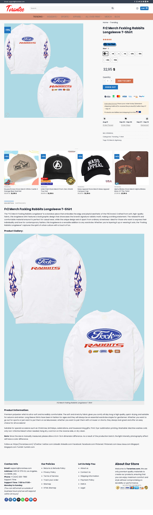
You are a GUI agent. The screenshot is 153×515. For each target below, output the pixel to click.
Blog (117, 16)
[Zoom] (7, 115)
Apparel (77, 16)
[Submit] (112, 8)
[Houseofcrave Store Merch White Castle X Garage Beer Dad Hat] (21, 168)
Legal (83, 488)
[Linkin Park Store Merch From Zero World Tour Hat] (58, 168)
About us (84, 468)
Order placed (108, 125)
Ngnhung (118, 140)
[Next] (148, 174)
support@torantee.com (21, 468)
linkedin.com (66, 444)
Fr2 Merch (110, 140)
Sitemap (47, 484)
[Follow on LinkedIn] (145, 1)
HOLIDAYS (52, 16)
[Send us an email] (141, 1)
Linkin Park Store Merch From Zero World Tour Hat (57, 190)
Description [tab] (9, 203)
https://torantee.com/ (23, 444)
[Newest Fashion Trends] (15, 8)
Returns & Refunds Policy (54, 468)
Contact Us (86, 472)
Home (105, 22)
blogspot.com (10, 447)
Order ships (125, 125)
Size (105, 48)
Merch (108, 16)
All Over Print (93, 16)
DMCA (83, 484)
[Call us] (23, 500)
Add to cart (124, 81)
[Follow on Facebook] (134, 1)
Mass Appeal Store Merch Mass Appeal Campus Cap (93, 190)
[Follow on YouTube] (147, 1)
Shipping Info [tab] (20, 203)
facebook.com (88, 444)
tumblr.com (29, 447)
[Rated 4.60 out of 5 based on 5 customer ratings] (126, 39)
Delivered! (145, 125)
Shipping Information (90, 476)
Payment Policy (87, 480)
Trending (38, 16)
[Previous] (4, 174)
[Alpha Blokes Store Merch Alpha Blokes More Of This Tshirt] (131, 168)
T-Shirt (121, 137)
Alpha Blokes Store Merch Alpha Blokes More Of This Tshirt (129, 190)
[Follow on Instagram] (137, 1)
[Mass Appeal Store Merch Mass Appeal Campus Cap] (95, 168)
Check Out (110, 87)
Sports (65, 16)
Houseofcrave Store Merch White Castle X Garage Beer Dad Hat (21, 190)
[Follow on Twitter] (139, 1)
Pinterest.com (110, 444)
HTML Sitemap (50, 488)
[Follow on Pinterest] (143, 1)
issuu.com (126, 444)
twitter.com (47, 444)
